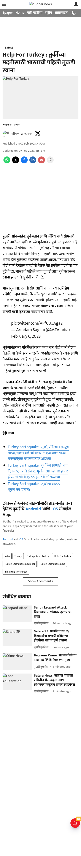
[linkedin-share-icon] (32, 162)
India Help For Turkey (16, 572)
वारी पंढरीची (34, 13)
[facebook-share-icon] (24, 162)
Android (33, 509)
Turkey (18, 556)
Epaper (8, 13)
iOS (54, 509)
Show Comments (40, 581)
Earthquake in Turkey (38, 556)
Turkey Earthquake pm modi (20, 564)
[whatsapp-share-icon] (6, 162)
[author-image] (6, 133)
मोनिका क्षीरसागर (22, 134)
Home (20, 13)
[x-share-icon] (15, 162)
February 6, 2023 (26, 336)
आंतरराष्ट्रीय (61, 13)
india (7, 556)
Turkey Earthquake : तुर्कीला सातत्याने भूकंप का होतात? (36, 487)
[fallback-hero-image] (17, 613)
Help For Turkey (62, 556)
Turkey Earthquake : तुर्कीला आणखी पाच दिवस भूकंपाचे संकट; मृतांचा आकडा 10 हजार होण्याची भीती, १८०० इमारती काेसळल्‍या (38, 471)
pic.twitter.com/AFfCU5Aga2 (37, 323)
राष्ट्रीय (48, 13)
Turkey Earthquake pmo (52, 564)
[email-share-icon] (41, 162)
